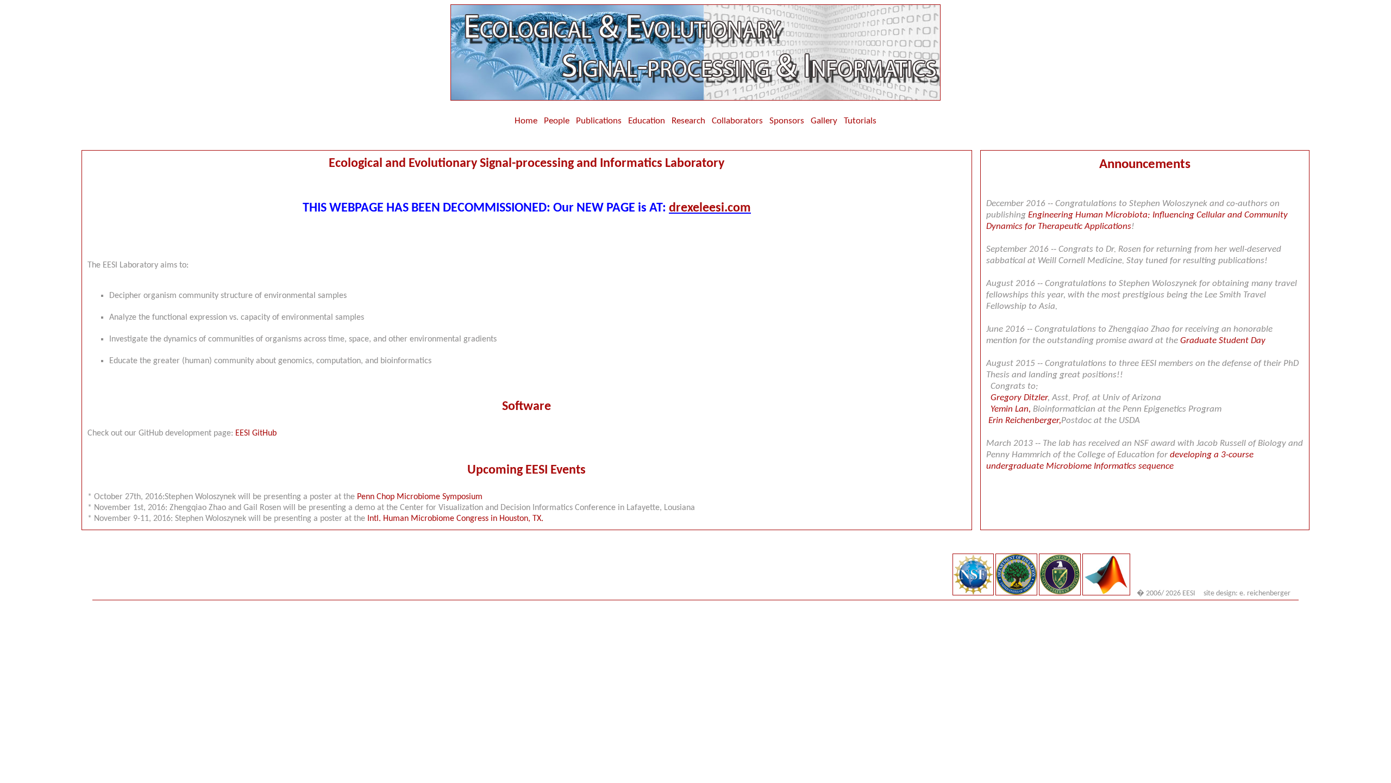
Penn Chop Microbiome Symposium (420, 497)
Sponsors (786, 121)
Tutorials (860, 121)
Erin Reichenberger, (1024, 420)
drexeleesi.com (710, 208)
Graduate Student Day (1222, 340)
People (556, 121)
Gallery (826, 121)
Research (688, 121)
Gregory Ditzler (1019, 397)
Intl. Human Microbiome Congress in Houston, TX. (455, 518)
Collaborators (737, 121)
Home (526, 121)
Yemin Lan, (1012, 409)
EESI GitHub (256, 433)
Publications (599, 121)
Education (646, 121)
